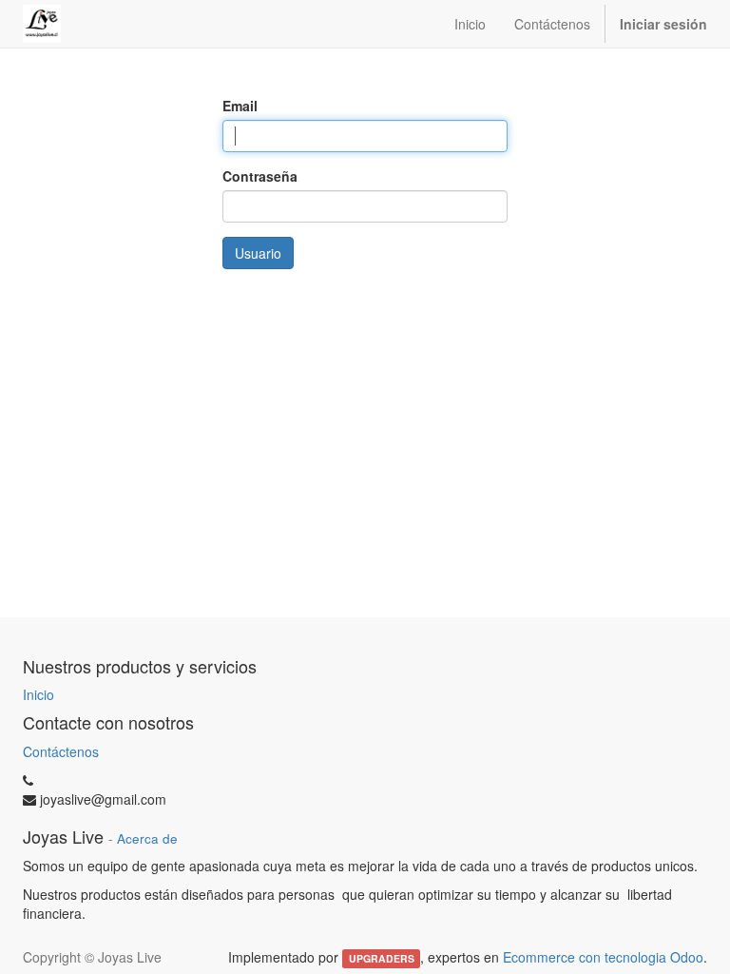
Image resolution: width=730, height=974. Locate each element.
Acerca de (147, 838)
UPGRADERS (381, 958)
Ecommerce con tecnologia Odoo (603, 956)
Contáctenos (61, 751)
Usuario (258, 253)
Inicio (38, 694)
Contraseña (260, 175)
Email (240, 105)
